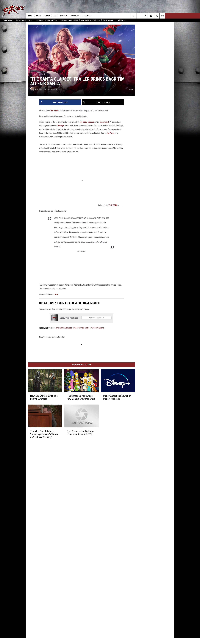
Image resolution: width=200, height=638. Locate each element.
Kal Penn (110, 133)
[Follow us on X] (156, 16)
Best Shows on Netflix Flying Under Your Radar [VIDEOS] (80, 432)
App (55, 16)
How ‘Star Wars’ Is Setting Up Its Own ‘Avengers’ (44, 397)
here (56, 294)
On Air (38, 16)
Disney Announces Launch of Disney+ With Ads (117, 397)
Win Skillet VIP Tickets (24, 20)
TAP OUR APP (122, 20)
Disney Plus (53, 337)
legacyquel (104, 122)
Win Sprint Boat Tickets (69, 20)
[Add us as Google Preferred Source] (139, 16)
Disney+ (61, 125)
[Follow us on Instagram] (151, 16)
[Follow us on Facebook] (145, 16)
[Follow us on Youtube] (162, 16)
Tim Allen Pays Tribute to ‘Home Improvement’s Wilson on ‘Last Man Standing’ (44, 434)
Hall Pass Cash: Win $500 (90, 20)
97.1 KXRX (112, 205)
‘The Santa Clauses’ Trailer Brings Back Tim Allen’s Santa (79, 328)
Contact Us (87, 16)
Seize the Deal (108, 20)
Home (30, 16)
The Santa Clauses (86, 122)
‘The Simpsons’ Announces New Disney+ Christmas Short (81, 397)
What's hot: (7, 20)
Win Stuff (75, 16)
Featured (63, 16)
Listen (47, 16)
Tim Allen (54, 110)
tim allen (61, 337)
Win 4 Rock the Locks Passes (46, 20)
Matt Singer (38, 89)
